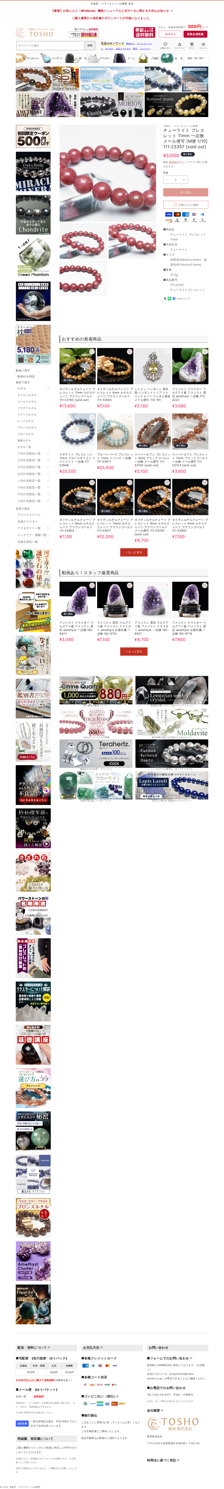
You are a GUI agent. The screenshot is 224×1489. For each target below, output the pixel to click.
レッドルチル (26, 421)
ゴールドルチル (27, 401)
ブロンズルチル (27, 427)
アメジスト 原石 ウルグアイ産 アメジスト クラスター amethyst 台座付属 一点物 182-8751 (114, 628)
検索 (90, 45)
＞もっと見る (133, 552)
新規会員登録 (195, 34)
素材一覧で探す (196, 58)
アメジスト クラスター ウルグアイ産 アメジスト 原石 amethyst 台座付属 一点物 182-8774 (189, 628)
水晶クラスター (123, 48)
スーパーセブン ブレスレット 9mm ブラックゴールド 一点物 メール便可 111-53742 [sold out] (152, 460)
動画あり (130, 43)
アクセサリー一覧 (29, 528)
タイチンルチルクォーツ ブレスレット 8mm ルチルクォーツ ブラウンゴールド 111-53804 (77, 525)
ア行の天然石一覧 (29, 453)
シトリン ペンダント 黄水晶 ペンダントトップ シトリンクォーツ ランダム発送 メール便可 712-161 (152, 394)
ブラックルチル (27, 414)
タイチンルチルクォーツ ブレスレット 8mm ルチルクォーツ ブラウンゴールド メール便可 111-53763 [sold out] (152, 527)
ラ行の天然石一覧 (29, 501)
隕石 (135, 48)
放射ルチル (24, 440)
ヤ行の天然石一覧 (29, 494)
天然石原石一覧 (28, 542)
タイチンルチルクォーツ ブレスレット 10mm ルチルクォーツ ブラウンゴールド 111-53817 (115, 525)
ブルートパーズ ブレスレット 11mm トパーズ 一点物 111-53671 (115, 458)
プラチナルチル (27, 408)
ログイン (170, 34)
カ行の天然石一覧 (29, 460)
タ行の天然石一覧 (29, 474)
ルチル (22, 388)
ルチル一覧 (24, 447)
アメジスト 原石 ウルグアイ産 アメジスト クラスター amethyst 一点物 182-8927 (152, 628)
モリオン (109, 48)
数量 (165, 172)
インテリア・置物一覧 (32, 535)
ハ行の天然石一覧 (29, 480)
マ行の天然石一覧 (29, 487)
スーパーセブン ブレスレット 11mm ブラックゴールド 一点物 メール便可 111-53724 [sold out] (190, 460)
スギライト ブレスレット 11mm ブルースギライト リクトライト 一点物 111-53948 (77, 460)
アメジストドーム (29, 514)
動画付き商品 (26, 376)
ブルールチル (26, 434)
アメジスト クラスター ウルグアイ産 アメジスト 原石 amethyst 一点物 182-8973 (76, 628)
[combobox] (56, 45)
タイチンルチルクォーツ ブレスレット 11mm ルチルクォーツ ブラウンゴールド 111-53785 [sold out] (77, 394)
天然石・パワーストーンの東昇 (25, 1487)
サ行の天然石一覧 (29, 467)
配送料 (173, 161)
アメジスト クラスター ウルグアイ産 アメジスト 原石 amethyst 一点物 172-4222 (189, 394)
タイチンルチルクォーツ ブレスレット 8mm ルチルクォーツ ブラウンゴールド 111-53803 (115, 394)
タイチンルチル (27, 395)
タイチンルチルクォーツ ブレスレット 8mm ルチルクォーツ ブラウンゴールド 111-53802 (190, 525)
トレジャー (144, 48)
